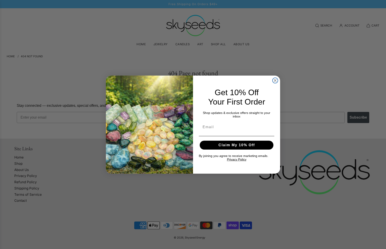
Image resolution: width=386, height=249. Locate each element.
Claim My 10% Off (236, 145)
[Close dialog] (275, 80)
